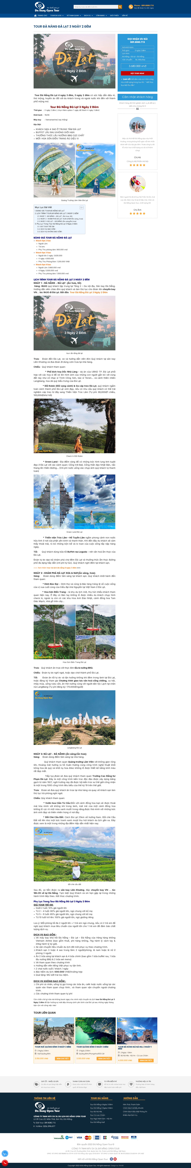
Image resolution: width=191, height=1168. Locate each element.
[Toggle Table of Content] (80, 208)
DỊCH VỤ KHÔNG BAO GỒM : (51, 232)
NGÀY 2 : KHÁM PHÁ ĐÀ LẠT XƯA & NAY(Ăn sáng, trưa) (62, 219)
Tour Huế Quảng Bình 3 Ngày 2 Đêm (53, 1047)
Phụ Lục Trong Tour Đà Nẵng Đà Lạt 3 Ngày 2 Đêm (57, 224)
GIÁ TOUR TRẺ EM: (47, 226)
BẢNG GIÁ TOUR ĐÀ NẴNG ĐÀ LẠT (50, 211)
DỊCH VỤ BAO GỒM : (48, 229)
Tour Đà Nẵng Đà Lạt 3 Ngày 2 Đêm (89, 292)
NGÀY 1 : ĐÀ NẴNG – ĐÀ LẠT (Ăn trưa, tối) (56, 216)
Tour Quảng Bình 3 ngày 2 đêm (92, 1047)
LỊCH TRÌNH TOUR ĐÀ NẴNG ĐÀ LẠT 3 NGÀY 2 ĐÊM (57, 213)
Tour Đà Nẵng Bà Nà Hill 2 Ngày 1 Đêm (135, 1048)
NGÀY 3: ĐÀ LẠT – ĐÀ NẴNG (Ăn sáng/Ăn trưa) (58, 221)
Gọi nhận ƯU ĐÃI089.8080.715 (137, 40)
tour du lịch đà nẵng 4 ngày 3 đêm (61, 568)
